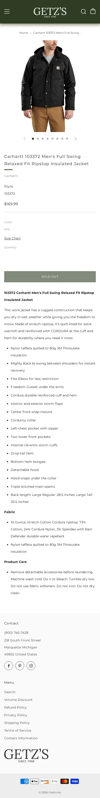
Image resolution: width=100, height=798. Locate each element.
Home (23, 32)
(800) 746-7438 (16, 633)
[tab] (33, 139)
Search (9, 692)
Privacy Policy (15, 715)
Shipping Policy (17, 723)
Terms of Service (17, 730)
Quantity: (10, 247)
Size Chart (12, 238)
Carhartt (11, 176)
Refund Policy (15, 707)
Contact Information (21, 738)
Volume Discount (18, 700)
